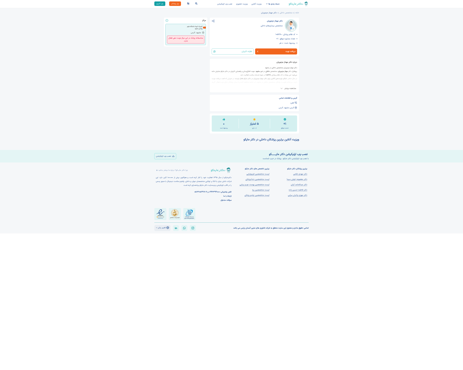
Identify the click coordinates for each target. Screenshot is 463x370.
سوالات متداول (226, 200)
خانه (297, 12)
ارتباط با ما (227, 196)
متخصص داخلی (286, 12)
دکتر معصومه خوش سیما (297, 179)
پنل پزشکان (175, 3)
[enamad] (160, 214)
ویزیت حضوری (242, 4)
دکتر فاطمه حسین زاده (298, 189)
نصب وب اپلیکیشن (224, 4)
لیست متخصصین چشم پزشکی (257, 195)
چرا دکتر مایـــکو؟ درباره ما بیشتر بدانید (173, 170)
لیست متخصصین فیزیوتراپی (257, 174)
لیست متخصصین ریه (260, 189)
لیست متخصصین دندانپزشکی (257, 179)
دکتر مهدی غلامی (300, 174)
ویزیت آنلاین (256, 4)
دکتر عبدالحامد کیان (299, 184)
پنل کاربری (159, 3)
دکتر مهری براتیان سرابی (297, 195)
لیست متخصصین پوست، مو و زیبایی (254, 184)
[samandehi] (175, 214)
